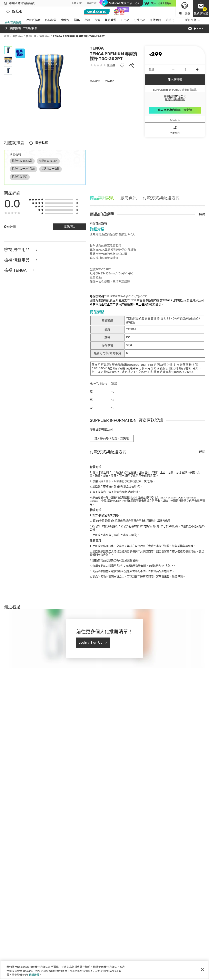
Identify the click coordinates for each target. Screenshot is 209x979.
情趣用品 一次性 (50, 168)
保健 (97, 20)
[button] (201, 8)
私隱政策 (34, 974)
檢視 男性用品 (17, 250)
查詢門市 (92, 3)
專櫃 (87, 20)
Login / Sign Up (90, 642)
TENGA (97, 48)
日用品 (125, 20)
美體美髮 (110, 20)
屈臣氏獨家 (33, 20)
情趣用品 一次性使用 (23, 168)
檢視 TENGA (15, 270)
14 (126, 481)
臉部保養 (51, 20)
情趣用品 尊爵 (19, 176)
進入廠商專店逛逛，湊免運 (175, 110)
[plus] (197, 69)
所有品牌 (190, 20)
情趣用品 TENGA (48, 160)
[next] (173, 20)
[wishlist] (122, 65)
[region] (104, 970)
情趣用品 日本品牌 (22, 160)
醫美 (77, 20)
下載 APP (76, 3)
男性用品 (139, 20)
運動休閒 (155, 20)
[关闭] (202, 969)
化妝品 (65, 20)
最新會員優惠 (13, 22)
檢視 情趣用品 (17, 260)
